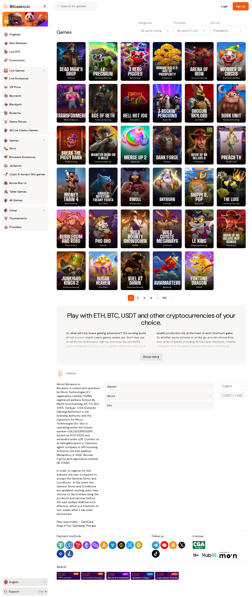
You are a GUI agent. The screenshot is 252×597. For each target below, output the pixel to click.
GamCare (87, 522)
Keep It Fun (64, 525)
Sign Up (241, 6)
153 (164, 298)
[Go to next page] (171, 298)
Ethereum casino (97, 346)
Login (224, 6)
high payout (76, 337)
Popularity (220, 30)
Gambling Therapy (84, 525)
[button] (228, 30)
